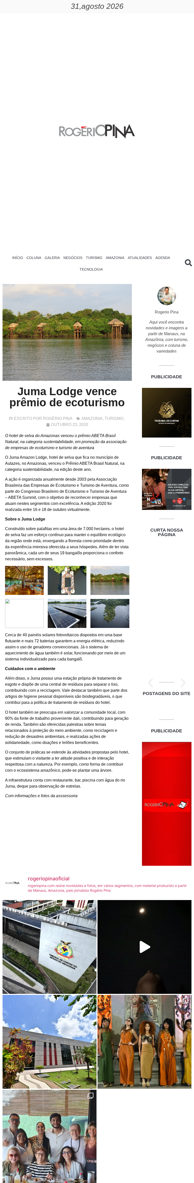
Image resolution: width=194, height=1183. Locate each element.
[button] (150, 683)
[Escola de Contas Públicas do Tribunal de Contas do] (49, 947)
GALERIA (52, 258)
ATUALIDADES (140, 258)
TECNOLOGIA (91, 269)
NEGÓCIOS (72, 258)
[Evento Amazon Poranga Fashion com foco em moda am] (144, 1042)
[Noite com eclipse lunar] (144, 947)
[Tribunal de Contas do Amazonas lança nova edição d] (49, 1042)
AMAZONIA (115, 258)
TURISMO (94, 258)
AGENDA (162, 258)
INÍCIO (17, 258)
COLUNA (34, 258)
